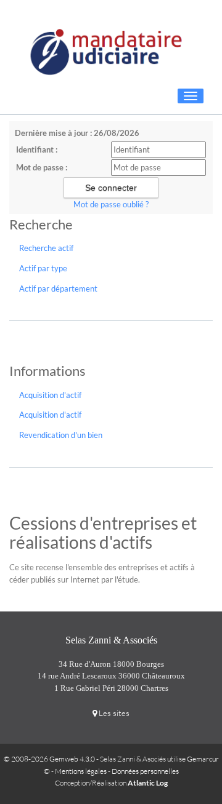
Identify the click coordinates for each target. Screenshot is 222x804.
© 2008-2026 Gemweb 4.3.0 (49, 758)
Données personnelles (145, 771)
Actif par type (43, 268)
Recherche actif (46, 248)
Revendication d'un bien (60, 435)
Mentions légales (81, 771)
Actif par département (58, 288)
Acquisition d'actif (50, 395)
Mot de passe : (41, 167)
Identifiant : (36, 149)
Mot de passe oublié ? (111, 204)
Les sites (113, 713)
